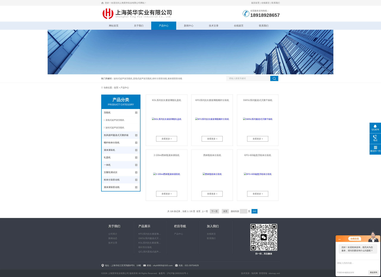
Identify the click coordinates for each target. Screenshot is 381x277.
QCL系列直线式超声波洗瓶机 (150, 251)
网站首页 (113, 25)
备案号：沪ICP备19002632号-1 (173, 273)
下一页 (214, 211)
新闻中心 (188, 25)
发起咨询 (373, 272)
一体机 (107, 165)
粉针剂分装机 (145, 247)
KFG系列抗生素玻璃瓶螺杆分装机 (212, 100)
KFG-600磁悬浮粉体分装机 (257, 155)
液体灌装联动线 (112, 187)
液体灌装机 (109, 150)
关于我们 (138, 25)
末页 (225, 211)
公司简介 (112, 234)
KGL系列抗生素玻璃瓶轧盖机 (166, 100)
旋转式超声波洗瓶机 (115, 127)
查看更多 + (167, 139)
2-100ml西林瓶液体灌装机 (166, 155)
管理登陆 (263, 273)
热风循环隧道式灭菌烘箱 (116, 135)
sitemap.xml (274, 273)
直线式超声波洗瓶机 (115, 120)
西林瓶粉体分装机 (212, 155)
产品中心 (163, 25)
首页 (116, 87)
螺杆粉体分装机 (112, 142)
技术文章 (213, 25)
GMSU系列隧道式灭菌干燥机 (257, 100)
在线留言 (265, 3)
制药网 (255, 273)
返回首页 (255, 3)
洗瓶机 (107, 112)
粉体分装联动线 (112, 179)
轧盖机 (107, 157)
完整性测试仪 (110, 172)
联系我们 (275, 3)
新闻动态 (112, 238)
